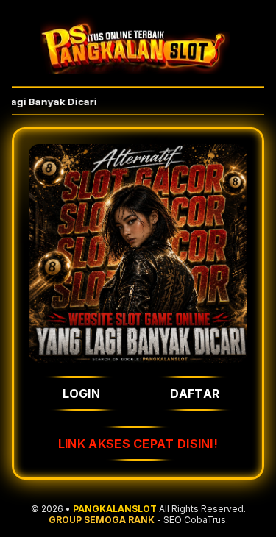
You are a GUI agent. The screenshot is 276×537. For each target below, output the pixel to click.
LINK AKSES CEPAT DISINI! (138, 443)
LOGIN (82, 393)
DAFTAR (194, 393)
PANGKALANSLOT (115, 508)
